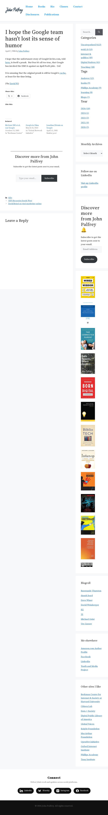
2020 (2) (85, 127)
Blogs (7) (85, 97)
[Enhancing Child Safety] (88, 558)
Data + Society (88, 711)
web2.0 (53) (87, 49)
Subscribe (49, 178)
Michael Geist (88, 619)
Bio (52, 6)
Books (41, 6)
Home (29, 6)
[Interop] (88, 467)
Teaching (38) (88, 67)
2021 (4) (85, 122)
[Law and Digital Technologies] (88, 323)
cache (63, 73)
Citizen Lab (86, 706)
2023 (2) (85, 117)
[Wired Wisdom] (88, 297)
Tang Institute (88, 759)
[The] (88, 349)
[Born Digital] (88, 397)
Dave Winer (86, 600)
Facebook (86, 656)
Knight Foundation (90, 728)
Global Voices (87, 724)
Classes (64, 6)
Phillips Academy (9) (91, 87)
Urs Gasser (86, 623)
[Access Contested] (88, 511)
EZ (82, 609)
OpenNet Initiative (90, 741)
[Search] (99, 32)
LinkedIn (85, 661)
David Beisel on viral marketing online (24, 204)
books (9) (85, 83)
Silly (10, 198)
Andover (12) (87, 78)
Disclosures (32, 14)
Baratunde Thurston (91, 590)
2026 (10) (85, 108)
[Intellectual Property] (88, 420)
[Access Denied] (88, 489)
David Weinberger (90, 604)
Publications (51, 14)
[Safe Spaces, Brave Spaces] (88, 373)
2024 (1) (85, 113)
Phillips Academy (89, 754)
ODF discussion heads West (20, 201)
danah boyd (87, 595)
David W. (14, 83)
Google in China (32, 125)
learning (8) (87, 92)
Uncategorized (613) (91, 44)
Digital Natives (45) (90, 62)
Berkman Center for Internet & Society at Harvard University (91, 698)
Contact (77, 6)
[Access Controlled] (88, 534)
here (7, 62)
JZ (82, 614)
